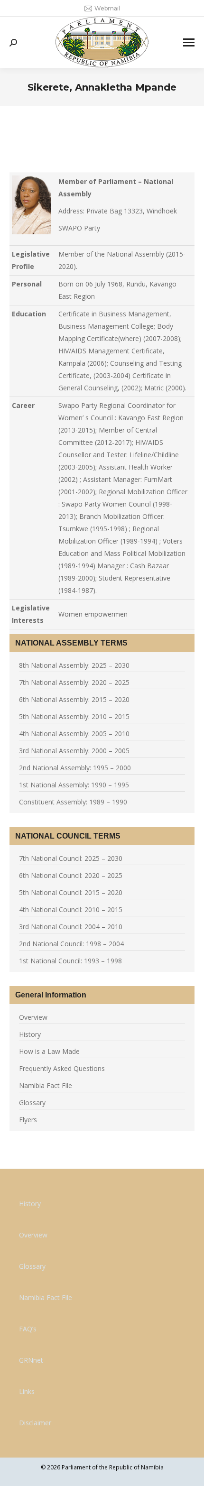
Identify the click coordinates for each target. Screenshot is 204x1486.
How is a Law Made (49, 1051)
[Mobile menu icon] (189, 42)
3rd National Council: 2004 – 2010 (70, 926)
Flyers (28, 1119)
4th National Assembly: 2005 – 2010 (74, 733)
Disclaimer (35, 1422)
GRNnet (31, 1360)
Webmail (107, 8)
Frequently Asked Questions (62, 1068)
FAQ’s (28, 1328)
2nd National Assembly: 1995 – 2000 (75, 767)
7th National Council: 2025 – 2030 (70, 858)
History (30, 1034)
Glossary (32, 1102)
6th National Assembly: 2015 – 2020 (74, 699)
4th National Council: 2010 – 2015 (70, 909)
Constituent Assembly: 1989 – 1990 (73, 801)
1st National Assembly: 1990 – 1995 (74, 784)
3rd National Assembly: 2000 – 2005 (74, 750)
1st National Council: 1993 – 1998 (70, 960)
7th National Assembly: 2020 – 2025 (74, 682)
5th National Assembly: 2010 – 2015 (74, 716)
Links (27, 1391)
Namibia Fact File (45, 1085)
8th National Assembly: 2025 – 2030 (74, 665)
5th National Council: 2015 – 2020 (70, 892)
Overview (33, 1017)
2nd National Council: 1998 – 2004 (71, 943)
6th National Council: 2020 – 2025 (70, 875)
